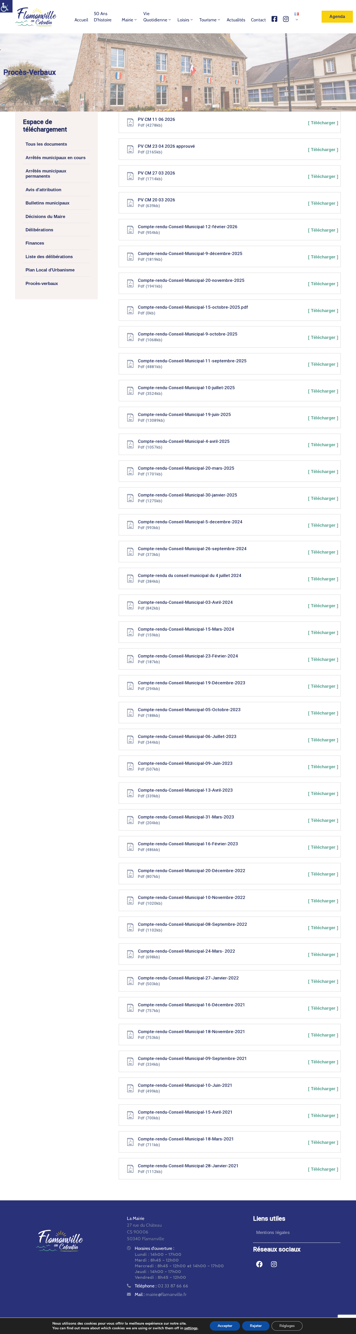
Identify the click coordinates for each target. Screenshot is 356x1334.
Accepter (225, 1325)
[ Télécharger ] (323, 122)
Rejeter (256, 1325)
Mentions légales (273, 1232)
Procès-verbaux (42, 283)
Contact (258, 19)
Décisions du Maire (45, 216)
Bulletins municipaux (47, 203)
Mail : (160, 1294)
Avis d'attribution (43, 189)
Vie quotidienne (155, 16)
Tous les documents (46, 144)
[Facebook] (259, 1263)
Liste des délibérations (49, 256)
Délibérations (39, 229)
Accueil (81, 19)
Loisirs (183, 19)
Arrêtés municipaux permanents (46, 174)
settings (191, 1328)
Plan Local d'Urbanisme (50, 270)
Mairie (127, 19)
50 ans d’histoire (103, 16)
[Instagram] (273, 1263)
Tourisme (208, 19)
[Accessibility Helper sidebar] (6, 6)
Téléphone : (161, 1285)
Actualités (236, 19)
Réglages (287, 1325)
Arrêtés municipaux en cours (55, 157)
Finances (35, 243)
